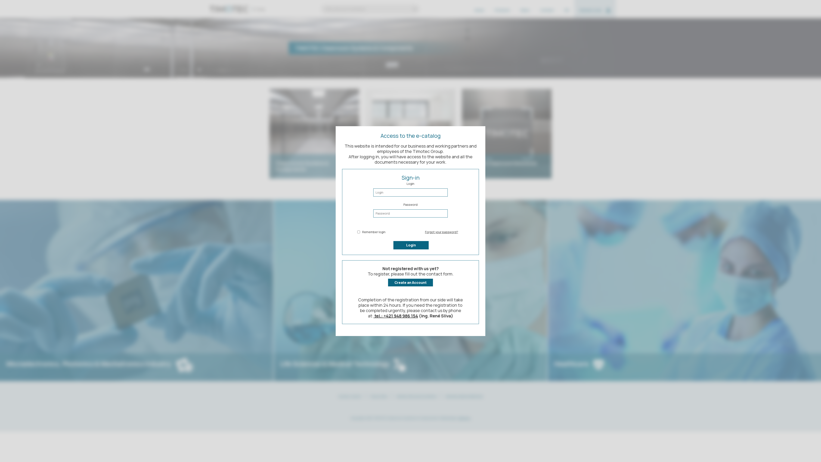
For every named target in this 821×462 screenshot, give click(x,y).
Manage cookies (466, 437)
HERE (405, 438)
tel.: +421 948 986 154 (396, 316)
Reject (465, 448)
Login (410, 184)
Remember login (373, 232)
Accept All (466, 426)
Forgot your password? (441, 232)
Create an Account (410, 282)
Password (410, 205)
